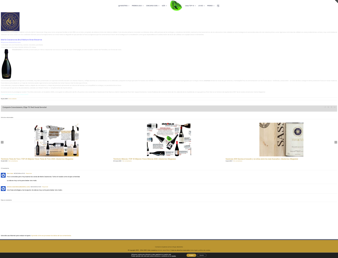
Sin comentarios (13, 161)
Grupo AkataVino (178, 247)
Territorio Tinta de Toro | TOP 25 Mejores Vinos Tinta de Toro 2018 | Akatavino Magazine (53, 139)
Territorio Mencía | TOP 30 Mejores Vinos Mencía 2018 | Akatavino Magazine (166, 139)
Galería (59, 139)
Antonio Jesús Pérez (163, 250)
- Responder (28, 173)
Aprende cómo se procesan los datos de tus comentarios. (51, 236)
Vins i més (10, 173)
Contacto (158, 247)
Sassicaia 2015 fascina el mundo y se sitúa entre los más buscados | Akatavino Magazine (278, 139)
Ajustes (202, 255)
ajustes (174, 256)
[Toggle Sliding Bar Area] (336, 1)
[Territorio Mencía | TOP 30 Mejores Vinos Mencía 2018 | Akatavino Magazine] (169, 139)
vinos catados (12, 98)
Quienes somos (167, 247)
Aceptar (191, 255)
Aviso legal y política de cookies (200, 250)
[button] (215, 5)
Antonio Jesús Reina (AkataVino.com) (18, 187)
